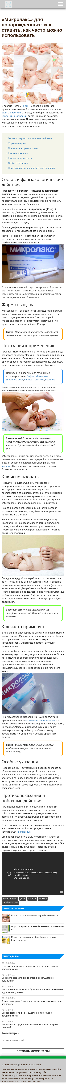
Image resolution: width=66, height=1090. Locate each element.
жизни (25, 106)
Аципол (28, 380)
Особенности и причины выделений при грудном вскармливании (27, 1014)
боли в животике (11, 113)
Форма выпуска (17, 143)
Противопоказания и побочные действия (31, 168)
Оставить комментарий (33, 1051)
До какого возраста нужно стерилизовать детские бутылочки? (28, 979)
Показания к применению (23, 148)
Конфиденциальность (30, 1065)
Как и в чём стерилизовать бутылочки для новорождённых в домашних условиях (32, 991)
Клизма (43, 899)
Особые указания (18, 163)
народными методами (14, 116)
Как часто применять (20, 158)
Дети (22, 899)
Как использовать (18, 153)
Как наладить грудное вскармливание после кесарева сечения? (30, 1026)
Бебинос (50, 380)
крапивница (24, 832)
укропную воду (14, 380)
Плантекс (39, 380)
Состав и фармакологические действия (30, 138)
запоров (6, 466)
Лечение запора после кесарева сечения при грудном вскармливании (30, 967)
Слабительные (10, 903)
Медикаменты (10, 899)
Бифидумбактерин (37, 376)
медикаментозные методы (39, 720)
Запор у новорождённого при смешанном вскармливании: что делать (32, 1002)
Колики (32, 899)
